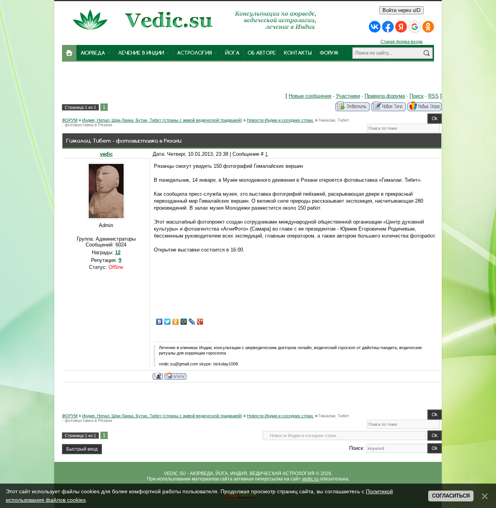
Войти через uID (401, 10)
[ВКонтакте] (159, 322)
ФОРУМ (70, 120)
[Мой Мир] (184, 322)
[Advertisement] (177, 79)
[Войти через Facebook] (388, 27)
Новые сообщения (310, 96)
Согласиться (451, 496)
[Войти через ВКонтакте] (375, 27)
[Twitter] (168, 322)
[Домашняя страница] (175, 376)
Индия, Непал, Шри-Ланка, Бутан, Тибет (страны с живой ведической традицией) (162, 120)
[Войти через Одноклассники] (428, 27)
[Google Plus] (200, 322)
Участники (348, 96)
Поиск (417, 96)
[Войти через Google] (414, 27)
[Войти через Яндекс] (401, 27)
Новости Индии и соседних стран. (280, 120)
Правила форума (385, 96)
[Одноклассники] (176, 322)
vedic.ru (311, 479)
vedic (106, 154)
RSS (433, 96)
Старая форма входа (401, 41)
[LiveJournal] (192, 322)
